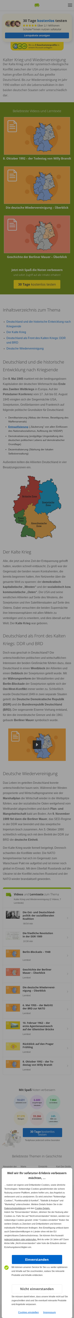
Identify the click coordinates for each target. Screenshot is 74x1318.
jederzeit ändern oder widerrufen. (20, 1239)
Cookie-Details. (42, 1208)
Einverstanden (37, 1259)
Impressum (49, 1312)
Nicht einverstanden (37, 1289)
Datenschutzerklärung (15, 1208)
